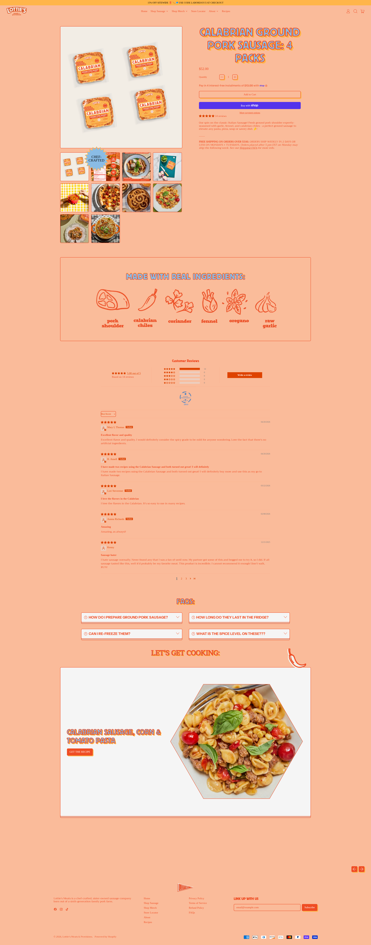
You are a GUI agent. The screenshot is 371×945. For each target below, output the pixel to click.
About (147, 917)
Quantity (203, 77)
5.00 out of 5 (134, 373)
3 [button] (186, 578)
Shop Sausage (151, 903)
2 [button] (181, 578)
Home (144, 11)
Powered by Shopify (105, 937)
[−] (221, 77)
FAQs (192, 912)
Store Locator (198, 11)
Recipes (226, 11)
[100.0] (185, 397)
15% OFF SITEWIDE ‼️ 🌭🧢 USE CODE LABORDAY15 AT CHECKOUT (185, 2)
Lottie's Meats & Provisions (77, 937)
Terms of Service (198, 903)
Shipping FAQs (248, 148)
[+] (235, 77)
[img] (108, 422)
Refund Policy (196, 907)
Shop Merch (150, 907)
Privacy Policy (196, 898)
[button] (355, 11)
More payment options (250, 113)
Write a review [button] (245, 375)
